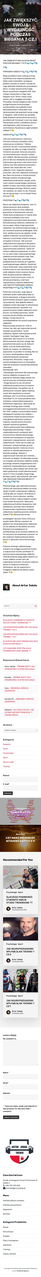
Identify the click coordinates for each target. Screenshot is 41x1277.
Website (6, 1093)
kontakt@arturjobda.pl (15, 1188)
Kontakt (6, 1214)
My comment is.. (10, 1039)
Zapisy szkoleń (9, 1254)
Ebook (5, 1227)
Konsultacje (8, 1232)
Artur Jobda (15, 45)
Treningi (6, 1249)
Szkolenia (7, 1245)
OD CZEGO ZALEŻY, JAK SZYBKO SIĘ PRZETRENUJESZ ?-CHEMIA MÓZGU (19, 712)
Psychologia (8, 753)
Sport (20, 14)
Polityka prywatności (12, 1205)
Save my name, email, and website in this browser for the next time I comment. (20, 1108)
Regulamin (7, 1209)
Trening (6, 766)
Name (6, 1073)
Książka (6, 1236)
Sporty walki (8, 762)
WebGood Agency (23, 1271)
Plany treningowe (10, 1240)
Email (6, 1083)
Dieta (5, 749)
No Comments (20, 48)
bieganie (6, 744)
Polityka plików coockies (13, 1200)
